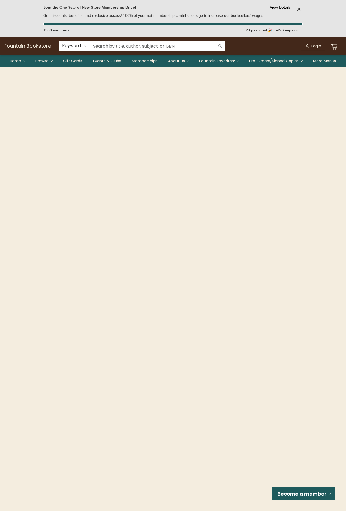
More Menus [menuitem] (324, 61)
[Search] (220, 46)
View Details (280, 7)
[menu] (173, 61)
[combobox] (74, 46)
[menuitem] (17, 61)
